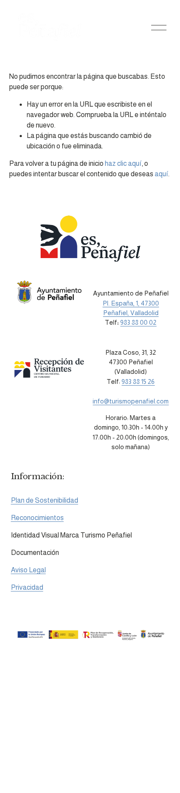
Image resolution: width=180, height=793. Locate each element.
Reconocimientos (37, 517)
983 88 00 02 (138, 322)
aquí (161, 174)
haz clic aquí (123, 163)
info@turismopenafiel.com (131, 401)
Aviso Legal (28, 570)
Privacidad (27, 587)
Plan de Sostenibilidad (44, 500)
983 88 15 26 (138, 381)
